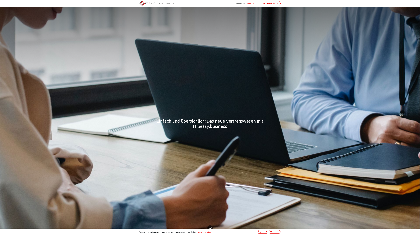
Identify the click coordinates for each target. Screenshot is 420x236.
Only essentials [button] (262, 232)
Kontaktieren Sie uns (270, 3)
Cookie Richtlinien (204, 232)
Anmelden (240, 3)
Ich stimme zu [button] (274, 232)
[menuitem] (161, 3)
